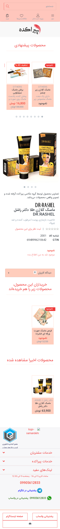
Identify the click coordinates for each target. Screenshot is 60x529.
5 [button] (27, 116)
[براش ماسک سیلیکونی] (17, 73)
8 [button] (16, 116)
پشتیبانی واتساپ (45, 516)
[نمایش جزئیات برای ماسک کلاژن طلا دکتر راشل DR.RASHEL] (43, 386)
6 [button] (24, 116)
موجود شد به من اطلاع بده (41, 255)
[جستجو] (7, 6)
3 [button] (35, 116)
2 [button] (38, 116)
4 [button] (31, 116)
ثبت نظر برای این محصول (28, 229)
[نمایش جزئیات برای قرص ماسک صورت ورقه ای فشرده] (43, 316)
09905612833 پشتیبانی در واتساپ (27, 498)
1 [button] (42, 116)
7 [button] (20, 116)
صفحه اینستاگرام (15, 516)
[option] (43, 84)
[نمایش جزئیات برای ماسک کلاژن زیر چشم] (43, 73)
